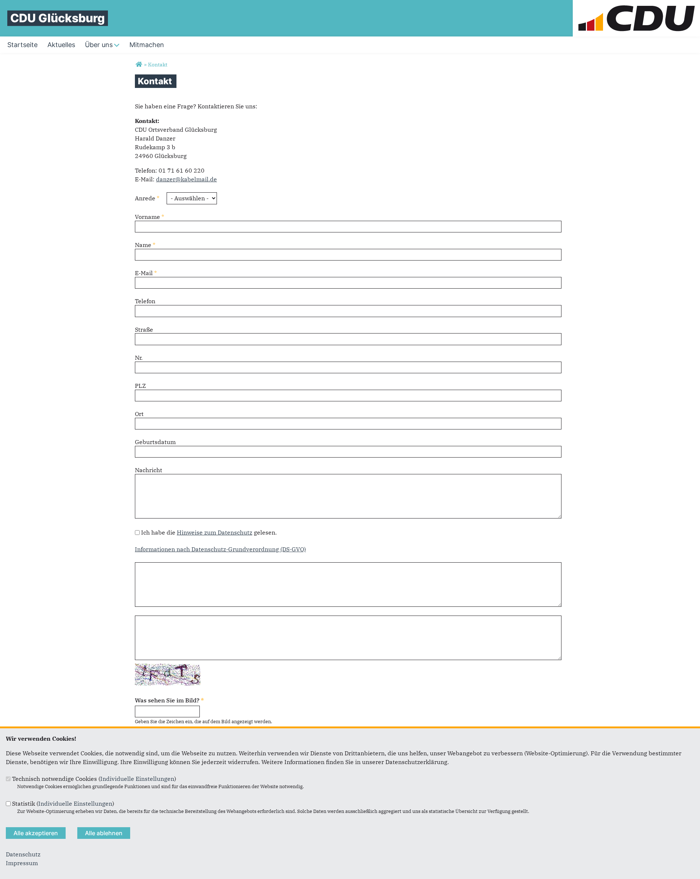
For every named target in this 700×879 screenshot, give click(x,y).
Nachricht (148, 470)
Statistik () (63, 803)
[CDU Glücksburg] (139, 64)
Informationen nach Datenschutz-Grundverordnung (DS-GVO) (220, 549)
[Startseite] (636, 4)
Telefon (145, 301)
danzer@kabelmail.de (186, 179)
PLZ (140, 385)
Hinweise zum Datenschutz (214, 532)
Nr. (139, 357)
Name (145, 244)
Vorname (149, 216)
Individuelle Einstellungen (137, 778)
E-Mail (146, 273)
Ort (139, 413)
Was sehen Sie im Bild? (169, 700)
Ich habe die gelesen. (209, 532)
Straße (144, 329)
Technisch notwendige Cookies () (94, 778)
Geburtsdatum (155, 442)
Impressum (22, 863)
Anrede (147, 198)
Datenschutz (23, 854)
